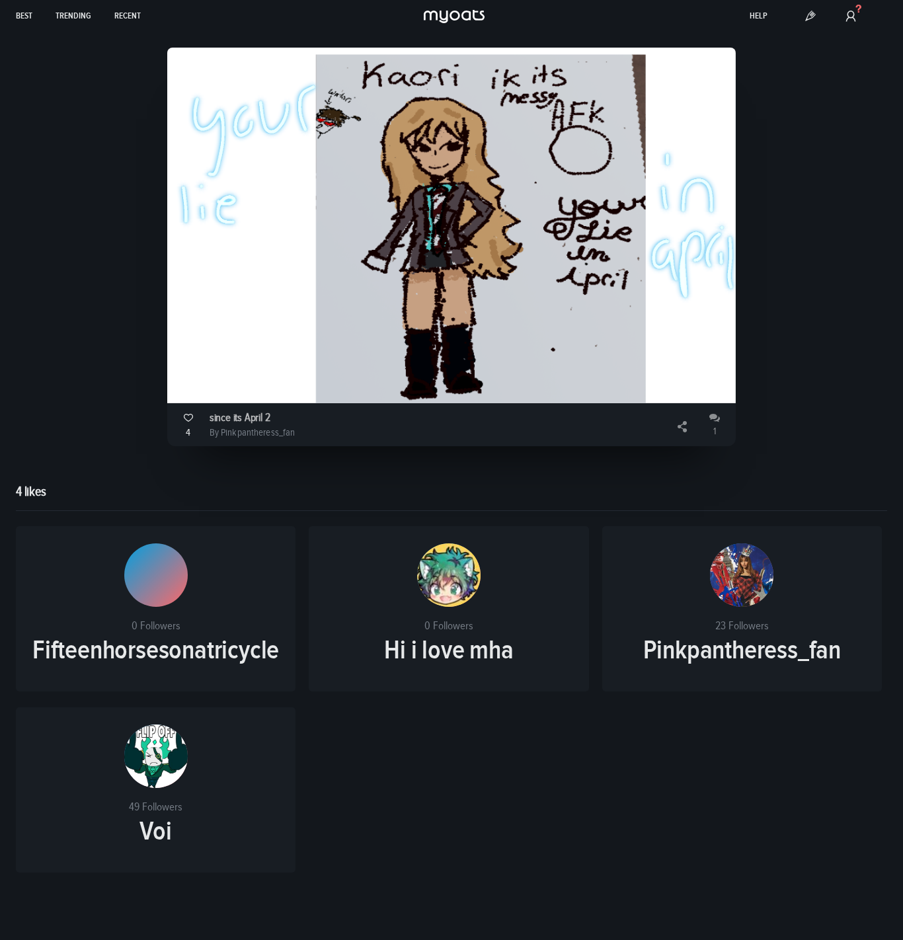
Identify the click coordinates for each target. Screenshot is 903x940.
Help (758, 16)
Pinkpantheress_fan (742, 650)
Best (24, 16)
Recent (127, 16)
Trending (73, 16)
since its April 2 (240, 418)
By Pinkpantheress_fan (252, 433)
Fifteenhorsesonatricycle (155, 650)
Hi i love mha (448, 650)
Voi (155, 831)
